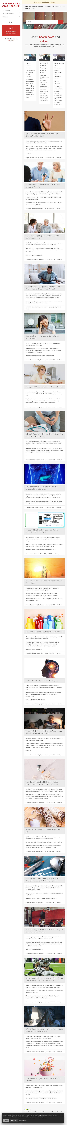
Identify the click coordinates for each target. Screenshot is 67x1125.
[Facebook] (9, 22)
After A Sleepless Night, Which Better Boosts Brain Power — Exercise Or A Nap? (44, 1030)
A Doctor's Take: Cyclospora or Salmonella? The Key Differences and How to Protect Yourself (44, 287)
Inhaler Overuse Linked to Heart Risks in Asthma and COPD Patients (30, 70)
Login (33, 8)
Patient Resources (8, 13)
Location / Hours (57, 6)
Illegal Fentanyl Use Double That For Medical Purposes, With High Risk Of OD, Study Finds (42, 783)
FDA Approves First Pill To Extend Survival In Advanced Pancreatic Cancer (42, 488)
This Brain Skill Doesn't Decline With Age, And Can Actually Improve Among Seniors (44, 732)
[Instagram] (11, 22)
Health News (32, 25)
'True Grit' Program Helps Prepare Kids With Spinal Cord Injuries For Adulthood (44, 930)
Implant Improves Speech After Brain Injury (41, 680)
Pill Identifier (39, 6)
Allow (6, 1120)
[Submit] (60, 22)
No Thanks (14, 1120)
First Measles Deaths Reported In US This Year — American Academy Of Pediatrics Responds (44, 879)
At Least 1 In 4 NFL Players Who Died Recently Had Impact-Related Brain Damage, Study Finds (44, 979)
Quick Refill (48, 6)
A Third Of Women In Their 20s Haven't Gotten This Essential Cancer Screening (44, 435)
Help (33, 6)
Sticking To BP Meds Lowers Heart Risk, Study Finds (44, 387)
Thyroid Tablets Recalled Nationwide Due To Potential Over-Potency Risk (42, 531)
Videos (43, 25)
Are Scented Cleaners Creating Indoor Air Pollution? (44, 68)
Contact (5, 16)
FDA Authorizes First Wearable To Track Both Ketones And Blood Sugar (42, 135)
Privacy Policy (11, 40)
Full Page (58, 157)
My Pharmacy (7, 10)
